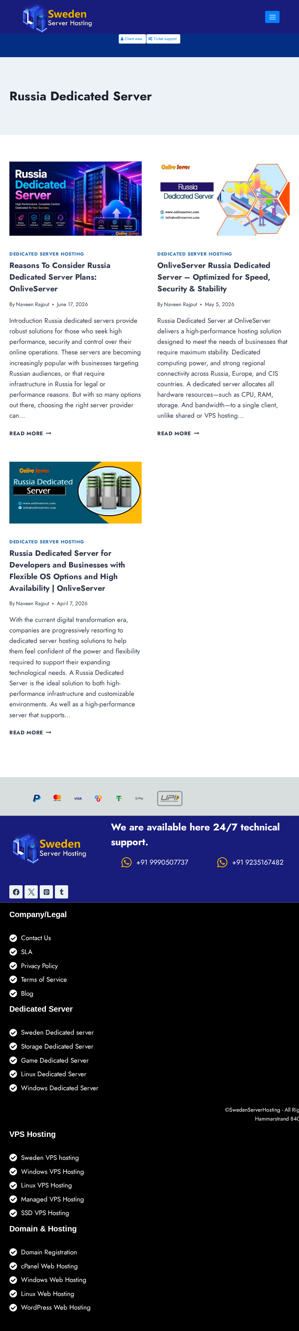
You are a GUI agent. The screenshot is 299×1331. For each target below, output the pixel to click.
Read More (30, 433)
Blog (27, 993)
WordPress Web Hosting (56, 1307)
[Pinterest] (46, 891)
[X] (31, 891)
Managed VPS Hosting (52, 1199)
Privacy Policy (39, 965)
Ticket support (164, 39)
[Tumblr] (61, 891)
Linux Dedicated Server (53, 1074)
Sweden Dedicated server (57, 1032)
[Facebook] (16, 891)
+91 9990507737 (162, 862)
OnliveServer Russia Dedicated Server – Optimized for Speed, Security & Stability (213, 277)
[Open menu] (272, 17)
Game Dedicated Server (55, 1060)
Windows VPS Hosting (52, 1171)
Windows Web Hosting (53, 1279)
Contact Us (36, 937)
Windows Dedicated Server (59, 1088)
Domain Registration (49, 1252)
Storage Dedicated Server (57, 1046)
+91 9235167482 (257, 862)
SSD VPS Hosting (45, 1212)
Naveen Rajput (32, 304)
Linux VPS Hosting (46, 1185)
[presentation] (75, 198)
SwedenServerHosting (254, 1110)
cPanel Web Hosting (49, 1266)
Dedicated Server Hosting (46, 253)
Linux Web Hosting (47, 1293)
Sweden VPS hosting (50, 1157)
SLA (26, 951)
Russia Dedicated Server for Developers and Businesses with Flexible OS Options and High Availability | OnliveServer (67, 571)
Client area (132, 39)
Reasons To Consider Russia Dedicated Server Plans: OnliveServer (60, 277)
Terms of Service (44, 979)
